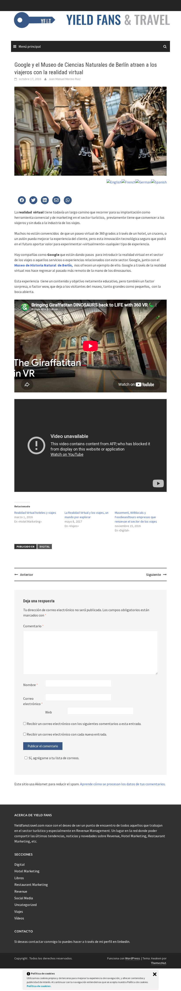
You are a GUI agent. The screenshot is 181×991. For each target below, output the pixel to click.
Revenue (20, 891)
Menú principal (30, 46)
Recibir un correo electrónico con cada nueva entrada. (67, 734)
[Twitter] (22, 200)
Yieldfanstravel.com (29, 825)
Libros (19, 878)
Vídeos (19, 918)
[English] (114, 181)
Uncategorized (25, 904)
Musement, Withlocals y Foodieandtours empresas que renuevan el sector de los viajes (136, 517)
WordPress (132, 958)
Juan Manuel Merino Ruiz (65, 79)
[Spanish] (159, 181)
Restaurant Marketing (31, 884)
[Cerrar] (154, 974)
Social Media (23, 898)
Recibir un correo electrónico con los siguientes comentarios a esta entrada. (84, 723)
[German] (143, 181)
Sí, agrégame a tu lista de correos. (54, 758)
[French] (129, 181)
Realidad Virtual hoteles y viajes (35, 513)
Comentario (33, 626)
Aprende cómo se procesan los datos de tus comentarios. (123, 784)
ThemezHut (158, 963)
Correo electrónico (33, 701)
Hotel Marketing (27, 871)
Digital (45, 546)
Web (48, 712)
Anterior (26, 574)
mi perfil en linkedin (114, 941)
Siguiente (153, 574)
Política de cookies (39, 986)
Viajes (18, 911)
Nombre (30, 685)
